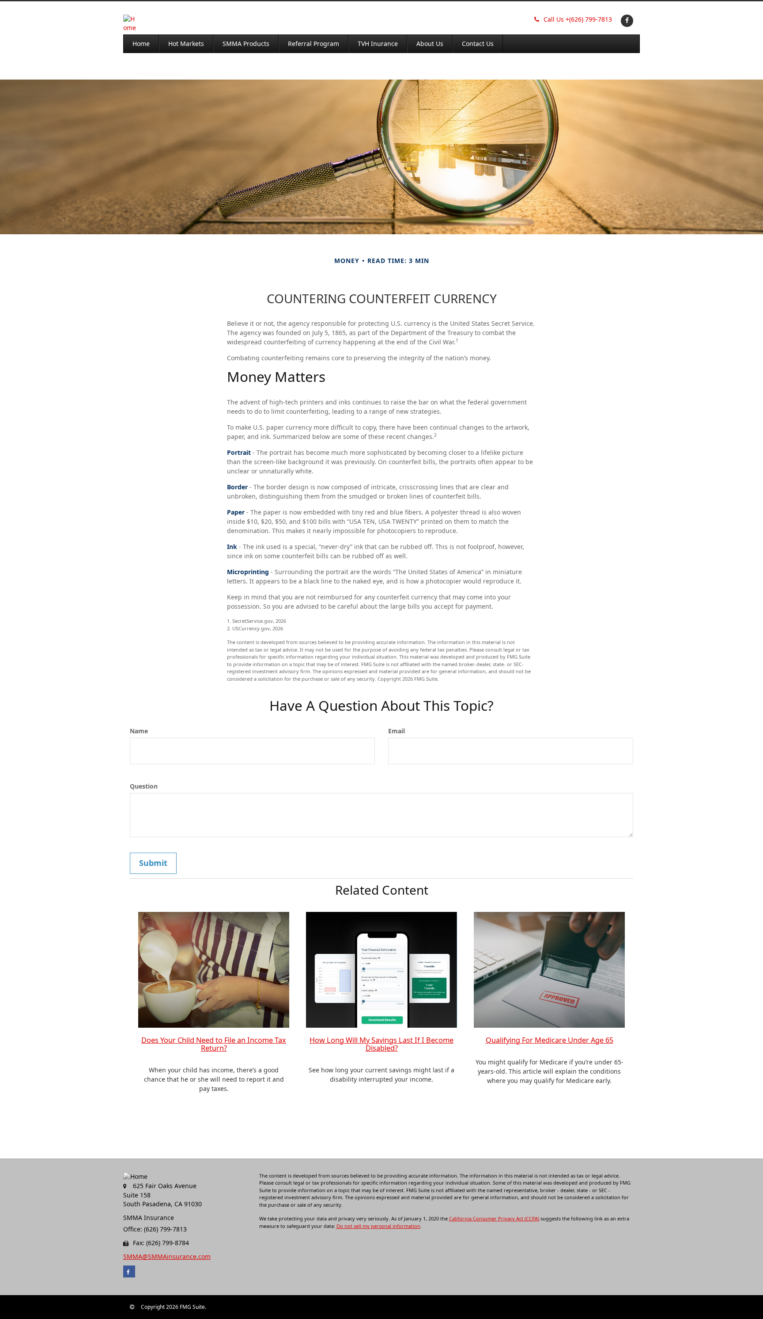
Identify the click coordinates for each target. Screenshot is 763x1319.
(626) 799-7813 (578, 19)
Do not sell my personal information (378, 1226)
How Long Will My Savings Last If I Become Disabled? (381, 1044)
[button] (186, 44)
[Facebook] (626, 20)
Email (396, 731)
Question (144, 786)
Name (139, 731)
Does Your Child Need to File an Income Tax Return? (213, 1044)
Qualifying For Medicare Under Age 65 (549, 1040)
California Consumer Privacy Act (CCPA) (494, 1218)
